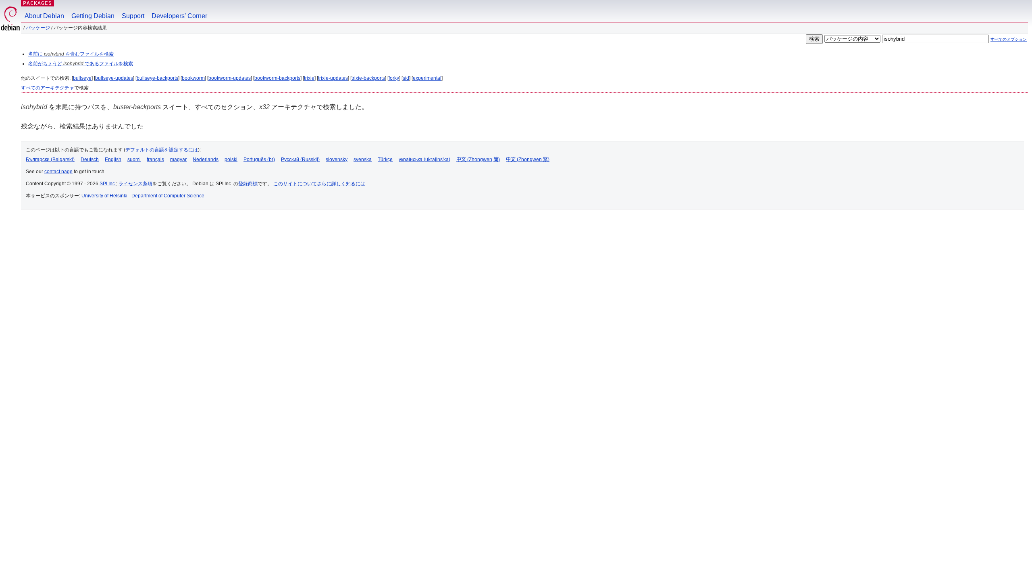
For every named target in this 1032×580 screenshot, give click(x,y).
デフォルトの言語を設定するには (161, 150)
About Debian (44, 15)
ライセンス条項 (135, 183)
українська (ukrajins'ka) (424, 159)
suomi (134, 159)
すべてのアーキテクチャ (47, 88)
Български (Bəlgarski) (50, 159)
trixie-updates (333, 78)
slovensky (336, 159)
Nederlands (205, 159)
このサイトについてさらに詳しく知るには (319, 183)
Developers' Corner (179, 15)
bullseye (82, 78)
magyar (178, 159)
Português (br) (259, 159)
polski (231, 159)
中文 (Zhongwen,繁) (527, 159)
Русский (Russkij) (300, 159)
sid (406, 78)
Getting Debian (92, 15)
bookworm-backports (277, 78)
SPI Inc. (108, 183)
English (113, 159)
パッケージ (38, 28)
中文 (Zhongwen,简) (478, 159)
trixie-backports (368, 78)
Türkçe (385, 159)
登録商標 (248, 183)
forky (394, 78)
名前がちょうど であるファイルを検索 (80, 63)
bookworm (193, 78)
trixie (309, 78)
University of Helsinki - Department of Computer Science (142, 196)
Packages (37, 3)
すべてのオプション (1008, 39)
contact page (58, 171)
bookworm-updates (229, 78)
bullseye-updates (114, 78)
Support (133, 15)
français (155, 159)
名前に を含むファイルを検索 (71, 54)
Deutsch (90, 159)
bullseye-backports (157, 78)
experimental (427, 78)
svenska (363, 159)
